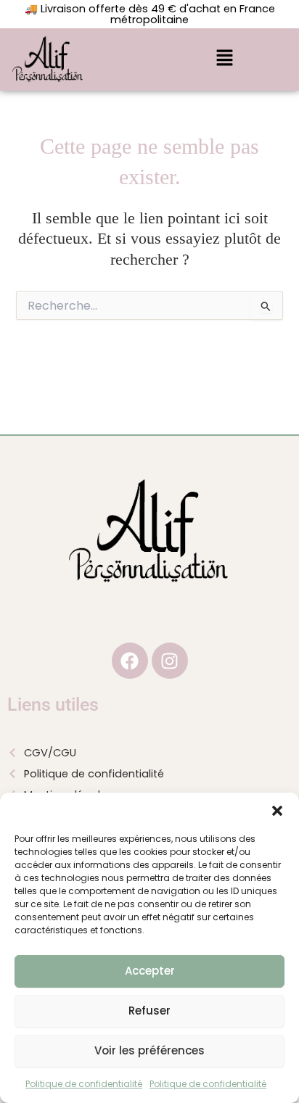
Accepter (150, 970)
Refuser (149, 1010)
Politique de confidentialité (83, 1084)
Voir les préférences (149, 1050)
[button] (277, 811)
